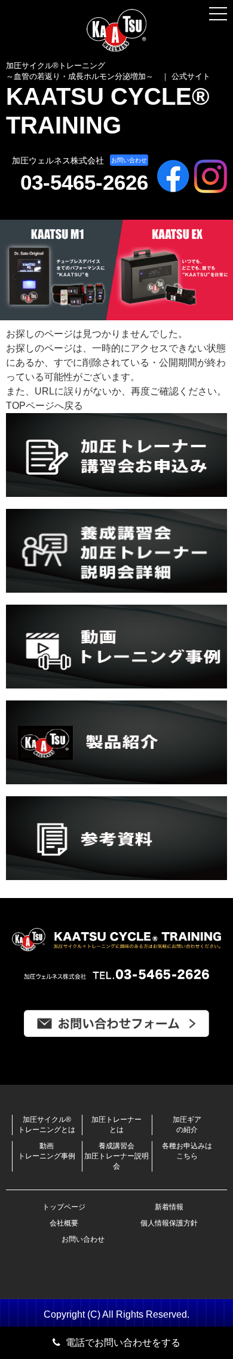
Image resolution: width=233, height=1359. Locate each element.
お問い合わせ (129, 160)
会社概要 (64, 1223)
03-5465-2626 (84, 182)
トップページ (63, 1207)
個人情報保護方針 (169, 1223)
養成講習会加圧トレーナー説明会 (116, 1156)
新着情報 (169, 1207)
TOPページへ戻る (44, 406)
